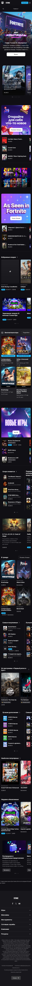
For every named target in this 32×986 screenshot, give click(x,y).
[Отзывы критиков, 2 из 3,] (17, 513)
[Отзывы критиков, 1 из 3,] (16, 513)
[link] (16, 54)
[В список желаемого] (22, 67)
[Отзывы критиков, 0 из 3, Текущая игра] (14, 513)
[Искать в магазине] (3, 8)
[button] (16, 177)
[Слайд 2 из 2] (17, 550)
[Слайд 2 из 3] (16, 323)
